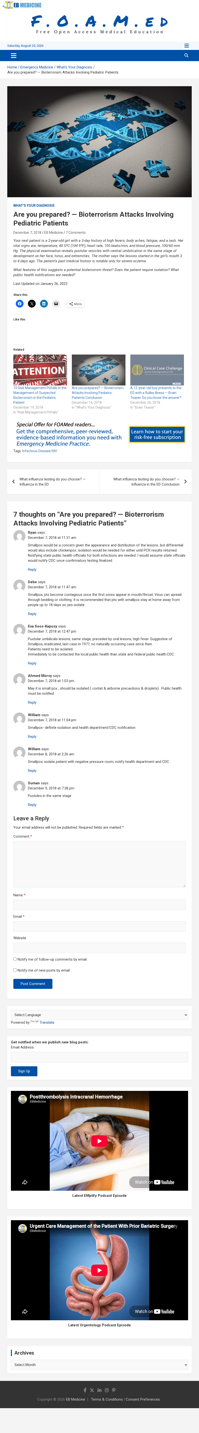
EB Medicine (53, 232)
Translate (47, 1022)
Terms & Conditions (107, 1399)
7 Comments (76, 232)
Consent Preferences (143, 1399)
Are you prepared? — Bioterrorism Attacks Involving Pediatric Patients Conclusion (98, 393)
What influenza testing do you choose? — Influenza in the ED (52, 482)
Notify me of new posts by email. (43, 970)
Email (19, 916)
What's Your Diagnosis (34, 205)
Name (19, 895)
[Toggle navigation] (13, 55)
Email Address (22, 1047)
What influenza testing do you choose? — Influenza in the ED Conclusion (146, 482)
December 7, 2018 (27, 232)
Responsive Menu (187, 46)
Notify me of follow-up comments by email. (52, 959)
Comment (22, 836)
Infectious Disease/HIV (39, 451)
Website (19, 938)
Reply (32, 569)
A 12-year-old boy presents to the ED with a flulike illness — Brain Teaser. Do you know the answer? (156, 393)
